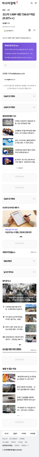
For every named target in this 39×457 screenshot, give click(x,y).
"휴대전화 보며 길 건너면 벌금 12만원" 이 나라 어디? (26, 378)
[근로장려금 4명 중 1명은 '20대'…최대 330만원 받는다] (7, 154)
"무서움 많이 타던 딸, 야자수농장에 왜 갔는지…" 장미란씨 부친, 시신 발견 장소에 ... (19, 53)
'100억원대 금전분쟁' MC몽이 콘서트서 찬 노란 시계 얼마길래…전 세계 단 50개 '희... (19, 57)
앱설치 (15, 433)
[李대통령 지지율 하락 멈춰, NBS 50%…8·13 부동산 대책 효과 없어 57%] (7, 135)
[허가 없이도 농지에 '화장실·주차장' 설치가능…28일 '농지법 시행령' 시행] (30, 321)
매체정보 (23, 445)
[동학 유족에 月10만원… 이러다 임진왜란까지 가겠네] (9, 392)
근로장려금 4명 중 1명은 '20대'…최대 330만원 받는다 (25, 151)
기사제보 (20, 442)
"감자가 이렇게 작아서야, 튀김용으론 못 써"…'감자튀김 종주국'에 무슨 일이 (19, 49)
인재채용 (21, 439)
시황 (8, 10)
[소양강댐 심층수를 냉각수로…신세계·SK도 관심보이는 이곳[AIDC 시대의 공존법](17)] (30, 311)
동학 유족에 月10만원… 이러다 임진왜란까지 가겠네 (26, 388)
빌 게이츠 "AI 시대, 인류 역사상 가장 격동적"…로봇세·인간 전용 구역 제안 (25, 161)
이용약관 (16, 445)
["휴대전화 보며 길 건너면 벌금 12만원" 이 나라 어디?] (9, 381)
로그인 (6, 433)
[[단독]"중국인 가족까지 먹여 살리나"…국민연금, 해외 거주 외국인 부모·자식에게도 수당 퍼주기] (30, 342)
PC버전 (24, 433)
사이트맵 (32, 433)
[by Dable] (33, 350)
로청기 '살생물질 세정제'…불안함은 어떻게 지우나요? (26, 398)
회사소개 (4, 439)
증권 (3, 10)
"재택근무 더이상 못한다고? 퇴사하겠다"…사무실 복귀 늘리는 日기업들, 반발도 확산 (21, 300)
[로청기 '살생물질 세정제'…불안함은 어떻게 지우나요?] (9, 402)
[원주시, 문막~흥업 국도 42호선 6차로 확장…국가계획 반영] (30, 332)
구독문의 (13, 442)
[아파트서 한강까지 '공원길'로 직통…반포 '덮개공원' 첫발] (7, 125)
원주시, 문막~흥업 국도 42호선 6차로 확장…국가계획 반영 (14, 329)
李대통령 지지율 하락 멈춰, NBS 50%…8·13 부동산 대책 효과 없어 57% (25, 132)
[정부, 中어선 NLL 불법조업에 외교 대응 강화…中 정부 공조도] (7, 145)
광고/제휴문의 (13, 439)
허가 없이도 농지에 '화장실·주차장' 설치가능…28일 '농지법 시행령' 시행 (14, 319)
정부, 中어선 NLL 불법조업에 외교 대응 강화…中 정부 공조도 (25, 141)
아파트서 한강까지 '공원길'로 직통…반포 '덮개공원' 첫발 (25, 122)
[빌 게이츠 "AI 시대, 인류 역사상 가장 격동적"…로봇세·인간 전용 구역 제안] (7, 164)
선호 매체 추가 (9, 31)
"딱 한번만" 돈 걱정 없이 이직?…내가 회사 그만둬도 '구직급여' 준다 (26, 409)
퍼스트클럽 (5, 442)
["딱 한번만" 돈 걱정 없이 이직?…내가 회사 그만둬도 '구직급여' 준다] (9, 413)
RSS (26, 442)
